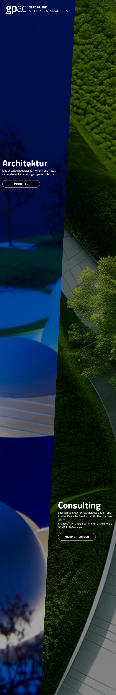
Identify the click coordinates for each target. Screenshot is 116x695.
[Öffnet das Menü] (106, 9)
